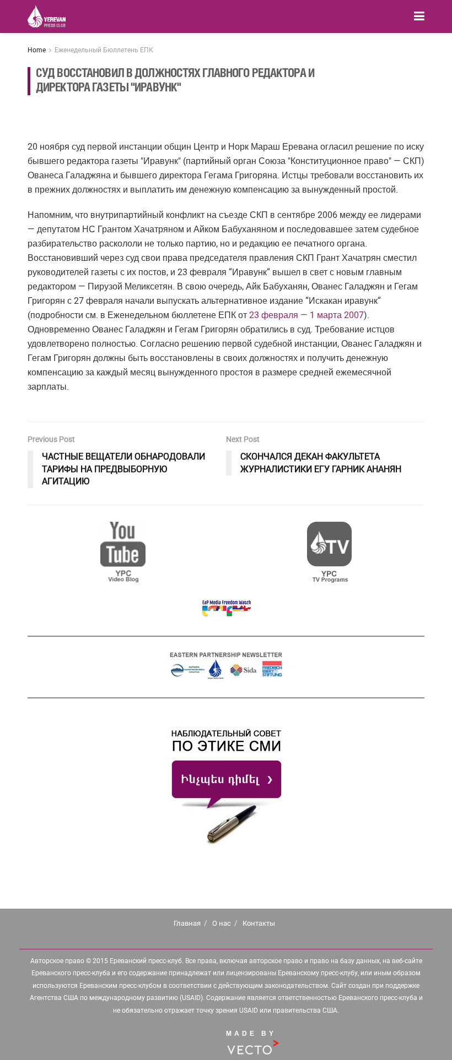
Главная (187, 923)
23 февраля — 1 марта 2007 (306, 315)
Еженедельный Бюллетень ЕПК (104, 50)
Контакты (259, 923)
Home (37, 50)
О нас (221, 923)
